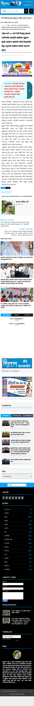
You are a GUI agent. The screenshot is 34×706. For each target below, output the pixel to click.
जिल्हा (8, 25)
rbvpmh (7, 509)
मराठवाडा (6, 543)
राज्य (5, 554)
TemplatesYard (24, 691)
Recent (6, 415)
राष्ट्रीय (6, 558)
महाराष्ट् (6, 547)
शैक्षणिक (6, 566)
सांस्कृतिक (7, 569)
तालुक (6, 521)
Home (3, 25)
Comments (28, 415)
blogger (6, 315)
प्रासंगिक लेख (8, 539)
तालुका (6, 524)
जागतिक (6, 513)
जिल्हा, (21, 55)
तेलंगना (6, 528)
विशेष (5, 562)
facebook (27, 315)
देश (5, 532)
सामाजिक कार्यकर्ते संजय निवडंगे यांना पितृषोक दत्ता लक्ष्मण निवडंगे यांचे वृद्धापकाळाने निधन (17, 258)
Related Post (6, 239)
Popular (17, 415)
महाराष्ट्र (6, 551)
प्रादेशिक (6, 536)
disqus (16, 315)
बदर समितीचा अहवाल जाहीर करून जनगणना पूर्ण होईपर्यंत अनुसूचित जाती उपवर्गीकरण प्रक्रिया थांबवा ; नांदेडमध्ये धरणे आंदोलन (16, 306)
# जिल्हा (8, 188)
